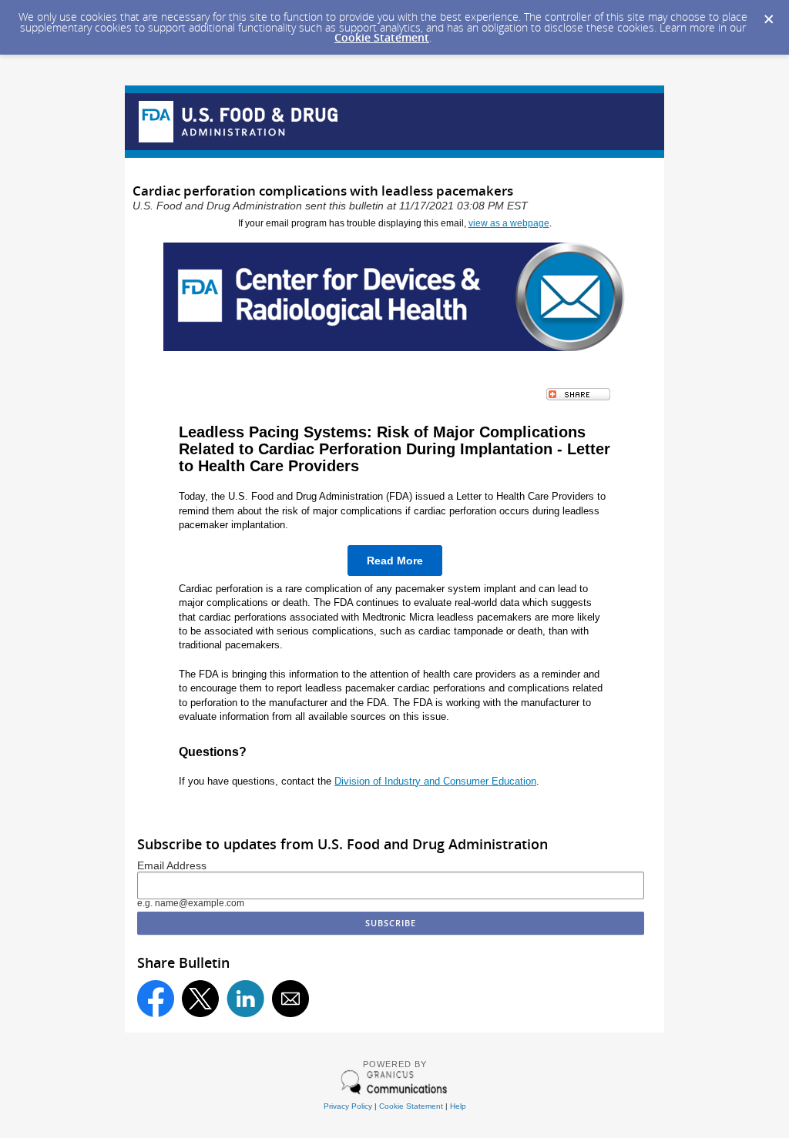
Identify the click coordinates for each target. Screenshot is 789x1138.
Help (458, 1106)
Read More (395, 560)
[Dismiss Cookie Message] (769, 20)
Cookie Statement (381, 37)
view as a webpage (508, 223)
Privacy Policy (348, 1106)
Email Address (171, 866)
